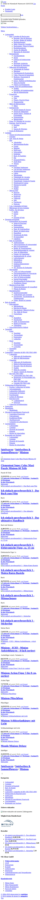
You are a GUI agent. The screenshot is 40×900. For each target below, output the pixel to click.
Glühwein (17, 198)
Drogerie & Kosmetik (16, 429)
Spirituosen (13, 165)
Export (16, 146)
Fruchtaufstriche (19, 56)
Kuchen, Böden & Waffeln (23, 40)
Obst (15, 98)
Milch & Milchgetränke (17, 104)
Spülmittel (17, 266)
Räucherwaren (14, 399)
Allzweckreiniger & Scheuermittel (25, 244)
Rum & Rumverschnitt (21, 179)
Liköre (16, 173)
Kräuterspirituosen (20, 171)
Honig (16, 58)
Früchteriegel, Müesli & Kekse (24, 310)
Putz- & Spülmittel (15, 241)
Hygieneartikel (19, 237)
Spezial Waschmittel (20, 279)
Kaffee (16, 212)
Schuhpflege (18, 262)
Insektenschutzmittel (20, 293)
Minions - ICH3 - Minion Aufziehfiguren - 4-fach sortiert (18, 649)
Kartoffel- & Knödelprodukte (23, 90)
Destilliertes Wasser (20, 283)
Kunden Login (10, 9)
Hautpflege (17, 318)
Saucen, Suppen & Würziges (23, 372)
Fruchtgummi (13, 395)
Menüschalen (18, 119)
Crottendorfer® (19, 401)
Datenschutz (9, 865)
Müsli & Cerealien (20, 370)
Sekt (15, 200)
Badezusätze (18, 225)
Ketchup (16, 125)
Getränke (8, 133)
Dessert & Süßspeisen (21, 111)
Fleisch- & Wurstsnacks (22, 85)
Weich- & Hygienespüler (22, 275)
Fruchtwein (17, 202)
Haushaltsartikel (14, 291)
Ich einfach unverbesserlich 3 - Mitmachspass (20, 843)
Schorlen (12, 137)
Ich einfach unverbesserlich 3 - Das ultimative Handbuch (20, 519)
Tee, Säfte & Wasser (20, 312)
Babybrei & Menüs (20, 308)
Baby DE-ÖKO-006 (21, 381)
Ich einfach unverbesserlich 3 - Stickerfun (19, 851)
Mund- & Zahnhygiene (21, 231)
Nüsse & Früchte (19, 83)
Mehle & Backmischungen (23, 364)
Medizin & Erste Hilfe (16, 285)
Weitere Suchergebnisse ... (10, 27)
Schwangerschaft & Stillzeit (18, 327)
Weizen (16, 164)
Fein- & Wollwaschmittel (22, 277)
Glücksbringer (14, 416)
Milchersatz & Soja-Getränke (19, 208)
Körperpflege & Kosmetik (18, 221)
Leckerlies (17, 347)
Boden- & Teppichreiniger (22, 248)
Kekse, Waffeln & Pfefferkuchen (25, 81)
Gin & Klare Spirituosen (22, 169)
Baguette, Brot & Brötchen (23, 38)
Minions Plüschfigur (12, 698)
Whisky (16, 187)
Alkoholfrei (17, 142)
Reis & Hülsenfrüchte (21, 92)
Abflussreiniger (19, 243)
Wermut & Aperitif (20, 185)
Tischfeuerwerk (14, 420)
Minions (24, 452)
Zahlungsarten (10, 869)
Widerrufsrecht (10, 874)
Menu (3, 31)
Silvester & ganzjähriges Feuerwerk (17, 412)
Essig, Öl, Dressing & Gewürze (20, 121)
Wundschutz (18, 320)
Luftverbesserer (19, 258)
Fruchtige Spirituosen (21, 167)
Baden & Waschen (20, 323)
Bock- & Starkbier (20, 156)
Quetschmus (18, 314)
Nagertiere (12, 348)
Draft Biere (17, 162)
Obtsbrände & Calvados (22, 177)
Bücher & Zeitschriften (17, 433)
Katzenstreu (18, 337)
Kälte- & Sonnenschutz (21, 322)
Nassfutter (17, 333)
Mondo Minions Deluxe (13, 745)
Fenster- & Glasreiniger (21, 254)
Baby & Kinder (10, 302)
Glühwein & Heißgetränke (18, 404)
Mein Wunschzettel (11, 885)
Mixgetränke (18, 175)
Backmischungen (19, 42)
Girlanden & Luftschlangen (18, 422)
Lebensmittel (9, 34)
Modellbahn (9, 408)
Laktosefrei (13, 354)
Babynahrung (14, 304)
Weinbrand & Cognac (21, 183)
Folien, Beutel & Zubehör (22, 300)
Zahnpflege (17, 325)
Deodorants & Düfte (20, 235)
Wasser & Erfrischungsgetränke (20, 135)
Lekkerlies (17, 339)
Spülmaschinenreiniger (21, 264)
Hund (11, 341)
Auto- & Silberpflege (21, 252)
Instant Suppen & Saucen (22, 110)
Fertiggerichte (14, 108)
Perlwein (17, 204)
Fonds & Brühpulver (16, 131)
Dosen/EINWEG (19, 160)
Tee (15, 216)
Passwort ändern (10, 889)
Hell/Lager (17, 150)
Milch (16, 106)
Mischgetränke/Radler (21, 144)
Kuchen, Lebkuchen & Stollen (19, 387)
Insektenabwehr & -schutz (22, 256)
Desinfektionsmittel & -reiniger (24, 250)
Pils (15, 158)
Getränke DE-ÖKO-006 (22, 383)
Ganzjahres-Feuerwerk (17, 414)
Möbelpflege (18, 260)
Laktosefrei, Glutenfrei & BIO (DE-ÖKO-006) (21, 352)
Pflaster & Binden (20, 289)
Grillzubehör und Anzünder (23, 295)
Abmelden (8, 891)
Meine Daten (9, 883)
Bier (10, 140)
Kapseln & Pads (19, 217)
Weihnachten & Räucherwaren (15, 385)
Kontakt (8, 867)
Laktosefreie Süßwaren (17, 391)
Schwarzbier (18, 152)
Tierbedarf (8, 329)
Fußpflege (17, 239)
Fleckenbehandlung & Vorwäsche (25, 273)
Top (2, 898)
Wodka (16, 189)
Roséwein (17, 196)
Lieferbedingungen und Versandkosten (18, 872)
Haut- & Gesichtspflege (22, 229)
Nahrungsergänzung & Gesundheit (25, 287)
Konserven (13, 94)
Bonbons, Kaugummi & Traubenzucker (22, 78)
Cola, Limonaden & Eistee (18, 206)
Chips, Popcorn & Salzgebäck (24, 75)
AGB (7, 863)
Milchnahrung (18, 306)
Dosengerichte (18, 102)
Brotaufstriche (14, 54)
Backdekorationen (20, 48)
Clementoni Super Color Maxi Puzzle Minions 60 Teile (17, 467)
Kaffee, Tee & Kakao (16, 210)
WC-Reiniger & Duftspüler (23, 268)
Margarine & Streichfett (22, 52)
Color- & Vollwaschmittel (22, 271)
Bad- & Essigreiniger (21, 246)
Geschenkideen (10, 424)
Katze (11, 331)
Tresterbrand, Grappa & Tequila (24, 181)
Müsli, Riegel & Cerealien (22, 44)
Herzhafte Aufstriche (21, 63)
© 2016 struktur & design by (14, 896)
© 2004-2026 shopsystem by (14, 894)
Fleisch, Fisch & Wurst (21, 100)
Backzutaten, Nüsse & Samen (24, 46)
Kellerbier (17, 154)
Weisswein (17, 194)
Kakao (16, 214)
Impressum (8, 871)
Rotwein (16, 192)
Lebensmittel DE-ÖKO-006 (23, 375)
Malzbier (17, 148)
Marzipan (17, 71)
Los (22, 15)
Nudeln (16, 88)
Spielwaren (9, 406)
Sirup (15, 61)
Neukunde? (9, 11)
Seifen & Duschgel (20, 223)
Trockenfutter (18, 335)
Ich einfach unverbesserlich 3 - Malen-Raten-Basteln (17, 571)
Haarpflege (17, 233)
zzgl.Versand (24, 476)
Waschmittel (13, 269)
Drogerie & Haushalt (12, 219)
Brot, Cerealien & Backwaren (19, 36)
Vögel (11, 350)
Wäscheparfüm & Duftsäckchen (24, 281)
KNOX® (17, 402)
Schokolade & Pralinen (21, 69)
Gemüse (16, 96)
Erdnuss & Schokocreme (22, 59)
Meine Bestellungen (12, 887)
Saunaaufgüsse (19, 227)
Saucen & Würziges (20, 129)
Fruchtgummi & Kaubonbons (23, 73)
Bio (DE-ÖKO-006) (16, 374)
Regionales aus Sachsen (13, 435)
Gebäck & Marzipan (16, 397)
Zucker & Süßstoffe (20, 50)
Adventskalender (15, 389)
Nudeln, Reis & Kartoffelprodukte (20, 86)
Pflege (11, 316)
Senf (15, 127)
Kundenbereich (6, 879)
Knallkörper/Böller (15, 418)
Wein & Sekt (13, 190)
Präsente (12, 431)
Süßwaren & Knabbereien (18, 67)
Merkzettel (4, 484)
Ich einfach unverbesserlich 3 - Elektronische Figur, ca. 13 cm (17, 546)
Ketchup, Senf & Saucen (17, 123)
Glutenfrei (12, 360)
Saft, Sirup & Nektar (16, 138)
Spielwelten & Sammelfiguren (16, 451)
